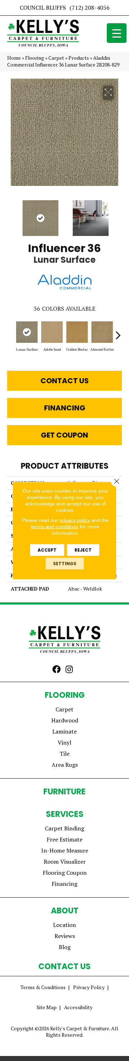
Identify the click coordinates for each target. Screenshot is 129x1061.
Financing (64, 408)
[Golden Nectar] (77, 332)
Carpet (56, 58)
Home (14, 58)
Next (118, 214)
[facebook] (56, 670)
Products (78, 58)
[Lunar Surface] (26, 332)
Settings (64, 564)
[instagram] (69, 670)
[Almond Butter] (102, 332)
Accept (47, 550)
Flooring (34, 58)
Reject (83, 550)
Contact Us (64, 381)
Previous (10, 214)
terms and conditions (54, 526)
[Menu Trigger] (116, 33)
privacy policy (74, 520)
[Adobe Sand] (51, 332)
